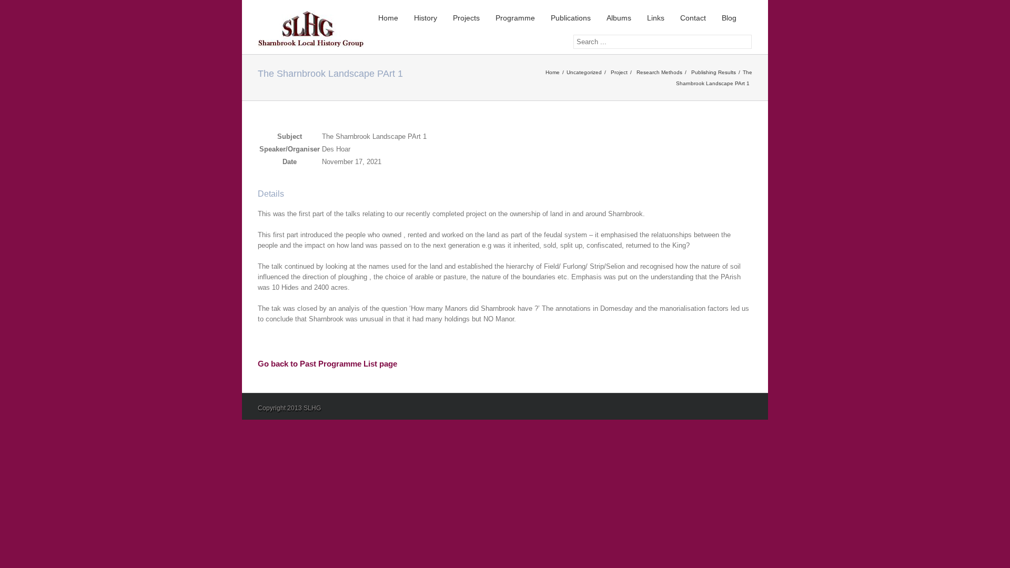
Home (388, 18)
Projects (466, 18)
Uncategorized (584, 72)
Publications (571, 18)
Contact (693, 18)
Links (655, 18)
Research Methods (659, 72)
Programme (515, 18)
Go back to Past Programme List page (327, 363)
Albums (619, 18)
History (425, 18)
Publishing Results (713, 72)
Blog (729, 18)
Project (619, 72)
